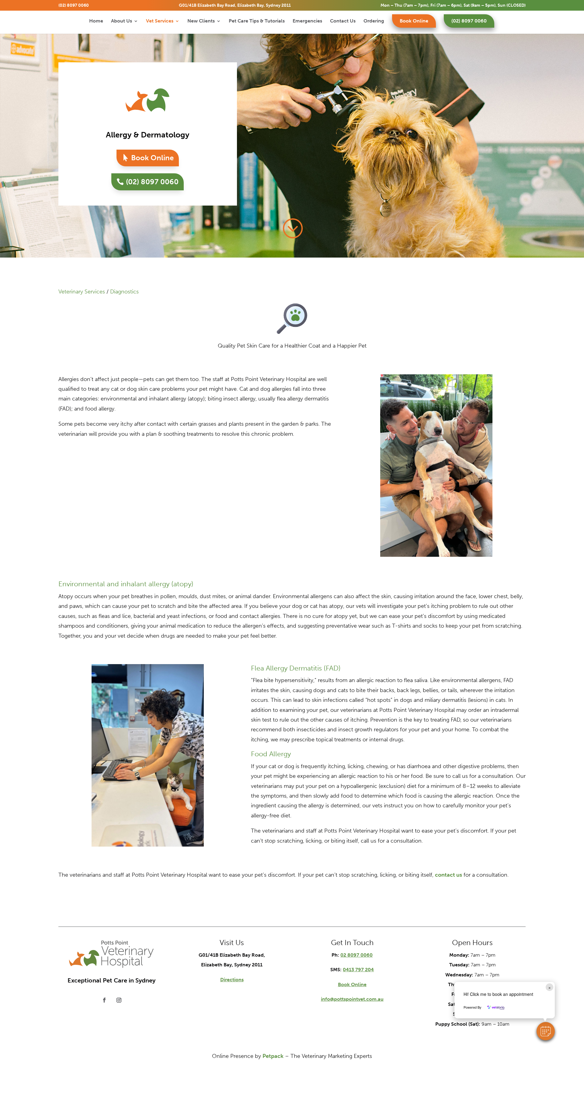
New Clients (201, 21)
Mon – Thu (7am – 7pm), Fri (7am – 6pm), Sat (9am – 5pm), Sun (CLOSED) (453, 5)
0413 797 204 (358, 969)
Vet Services (159, 21)
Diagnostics (124, 291)
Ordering (373, 21)
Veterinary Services (81, 291)
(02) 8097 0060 (73, 5)
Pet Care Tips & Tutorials (257, 21)
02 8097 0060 (356, 955)
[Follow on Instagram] (119, 1000)
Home (96, 21)
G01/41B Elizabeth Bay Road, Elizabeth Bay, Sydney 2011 (235, 5)
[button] (546, 1031)
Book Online (414, 21)
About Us (121, 21)
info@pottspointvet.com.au (352, 999)
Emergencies (307, 21)
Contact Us (343, 21)
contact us (448, 874)
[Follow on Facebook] (104, 1000)
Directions (232, 979)
